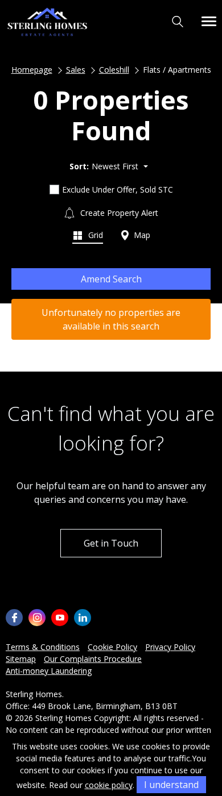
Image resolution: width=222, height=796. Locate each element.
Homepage (31, 69)
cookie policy (109, 785)
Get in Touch (111, 543)
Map (140, 235)
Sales (75, 69)
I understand (171, 784)
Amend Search (111, 279)
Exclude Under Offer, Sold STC (117, 189)
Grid (94, 235)
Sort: (79, 166)
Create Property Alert (118, 212)
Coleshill (114, 69)
